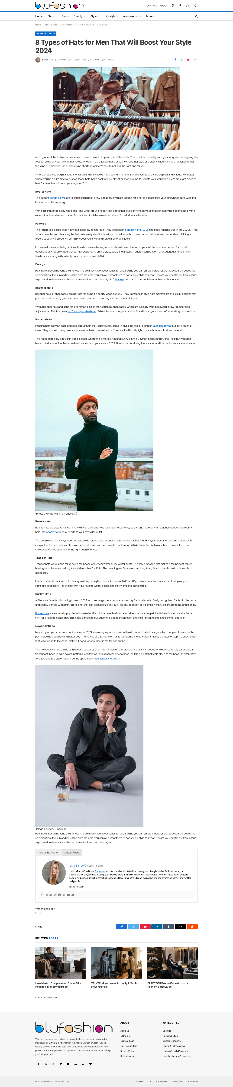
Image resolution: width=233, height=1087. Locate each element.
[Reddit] (59, 895)
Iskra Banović (48, 60)
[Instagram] (46, 895)
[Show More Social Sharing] (195, 60)
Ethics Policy (192, 1081)
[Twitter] (64, 895)
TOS (149, 1081)
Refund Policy (127, 1056)
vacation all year (162, 325)
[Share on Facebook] (175, 60)
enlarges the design (108, 658)
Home (39, 16)
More (149, 16)
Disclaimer (139, 1081)
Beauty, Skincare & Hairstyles (177, 1056)
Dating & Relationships (174, 1046)
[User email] (72, 895)
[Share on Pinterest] (188, 60)
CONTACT (152, 5)
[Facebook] (41, 895)
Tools (65, 16)
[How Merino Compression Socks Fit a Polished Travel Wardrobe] (60, 963)
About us (124, 1030)
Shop (51, 16)
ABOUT (164, 5)
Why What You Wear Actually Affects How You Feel (114, 985)
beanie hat (52, 532)
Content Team (127, 1041)
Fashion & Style (50, 25)
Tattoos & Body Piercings (175, 1051)
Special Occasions (172, 1041)
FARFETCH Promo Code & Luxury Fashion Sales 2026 (167, 985)
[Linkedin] (50, 895)
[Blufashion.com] (59, 5)
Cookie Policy (177, 1081)
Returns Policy (127, 1051)
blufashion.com (76, 886)
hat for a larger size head (82, 311)
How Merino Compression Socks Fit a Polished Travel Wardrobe (58, 985)
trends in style (58, 197)
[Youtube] (68, 895)
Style (94, 16)
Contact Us (125, 1035)
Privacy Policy (161, 1081)
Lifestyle (110, 16)
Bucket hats (42, 613)
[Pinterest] (55, 895)
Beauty (78, 16)
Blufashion (100, 871)
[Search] (196, 16)
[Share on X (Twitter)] (182, 60)
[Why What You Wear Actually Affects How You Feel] (116, 963)
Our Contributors (128, 1046)
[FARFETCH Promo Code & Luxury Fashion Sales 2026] (172, 963)
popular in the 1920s (137, 229)
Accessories (131, 16)
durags (119, 279)
